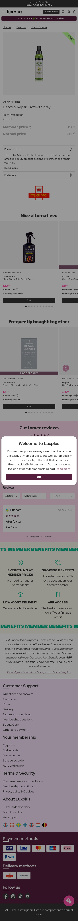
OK (39, 477)
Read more (63, 469)
